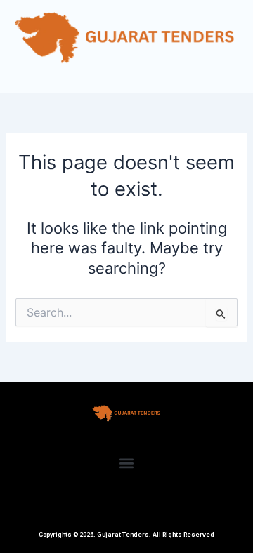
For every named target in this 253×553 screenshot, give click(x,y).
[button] (126, 463)
